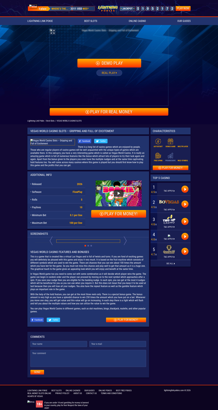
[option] (33, 6)
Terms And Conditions (111, 393)
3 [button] (91, 245)
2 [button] (88, 245)
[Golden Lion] (169, 249)
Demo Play (112, 63)
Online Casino (137, 20)
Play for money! (120, 213)
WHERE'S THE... (59, 8)
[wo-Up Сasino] (169, 219)
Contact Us (91, 393)
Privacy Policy (62, 393)
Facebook (86, 141)
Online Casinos (73, 390)
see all (169, 263)
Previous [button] (51, 240)
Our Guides (184, 20)
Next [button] (125, 240)
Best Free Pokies (124, 390)
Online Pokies (105, 390)
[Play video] (119, 193)
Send (37, 372)
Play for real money (111, 111)
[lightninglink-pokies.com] (108, 8)
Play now (183, 8)
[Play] (184, 189)
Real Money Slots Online (39, 393)
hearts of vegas (35, 396)
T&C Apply (168, 191)
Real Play (108, 73)
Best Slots (90, 20)
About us (77, 393)
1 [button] (85, 245)
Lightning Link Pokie (40, 20)
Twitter (103, 141)
